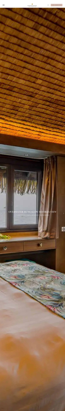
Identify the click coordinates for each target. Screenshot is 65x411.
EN (48, 5)
